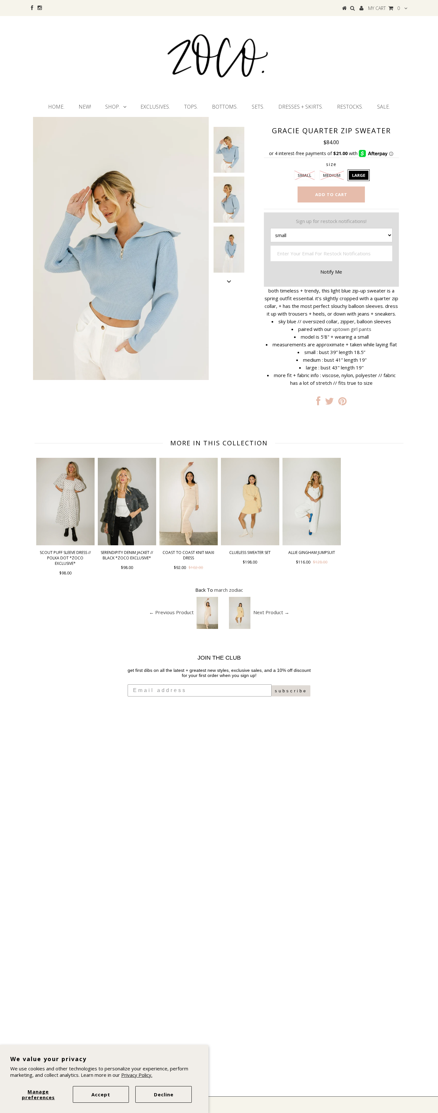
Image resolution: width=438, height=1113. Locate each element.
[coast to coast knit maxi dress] (188, 543)
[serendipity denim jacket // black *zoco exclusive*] (127, 543)
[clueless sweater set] (250, 543)
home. (56, 106)
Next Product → (271, 612)
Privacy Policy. (136, 1075)
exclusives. (155, 106)
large (358, 175)
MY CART (384, 8)
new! (85, 106)
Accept (100, 1094)
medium (332, 175)
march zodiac (228, 590)
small (304, 175)
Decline (163, 1094)
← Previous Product (171, 612)
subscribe (291, 690)
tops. (191, 106)
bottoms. (225, 106)
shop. (112, 106)
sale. (383, 106)
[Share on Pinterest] (342, 403)
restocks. (350, 106)
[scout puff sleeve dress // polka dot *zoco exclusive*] (65, 543)
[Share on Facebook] (318, 403)
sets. (258, 106)
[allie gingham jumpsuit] (311, 543)
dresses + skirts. (300, 106)
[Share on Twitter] (329, 403)
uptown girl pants (352, 329)
